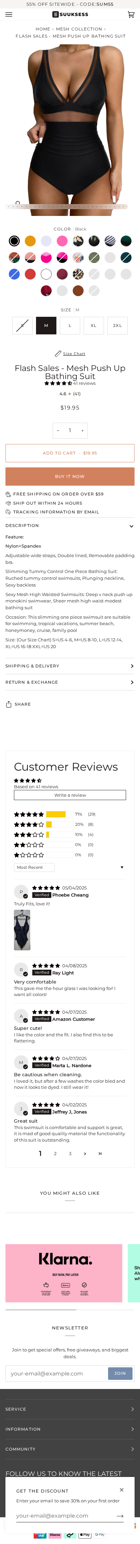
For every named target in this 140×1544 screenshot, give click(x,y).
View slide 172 (119, 206)
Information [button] (23, 1429)
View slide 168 (101, 206)
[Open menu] (15, 14)
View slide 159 (61, 206)
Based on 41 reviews (36, 786)
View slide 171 (114, 206)
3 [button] (70, 1153)
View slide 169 (105, 206)
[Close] (125, 1487)
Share (23, 704)
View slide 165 (88, 206)
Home (43, 28)
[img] (46, 887)
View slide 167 (97, 206)
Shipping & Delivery (32, 665)
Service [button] (16, 1409)
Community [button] (20, 1449)
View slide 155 (44, 206)
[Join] (115, 1515)
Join (120, 1373)
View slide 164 (83, 206)
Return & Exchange (31, 682)
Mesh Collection (79, 28)
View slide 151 (26, 206)
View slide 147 (8, 206)
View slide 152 (30, 206)
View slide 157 (52, 206)
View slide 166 (92, 206)
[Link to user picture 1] (22, 930)
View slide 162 (74, 206)
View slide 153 (35, 206)
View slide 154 (39, 206)
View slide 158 (57, 206)
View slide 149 (17, 206)
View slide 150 (21, 206)
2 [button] (55, 1153)
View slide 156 (48, 206)
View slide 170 (110, 206)
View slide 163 (79, 206)
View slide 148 (13, 206)
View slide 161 (70, 206)
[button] (59, 383)
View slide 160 (66, 206)
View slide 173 (123, 206)
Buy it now (70, 476)
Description (22, 525)
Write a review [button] (70, 795)
